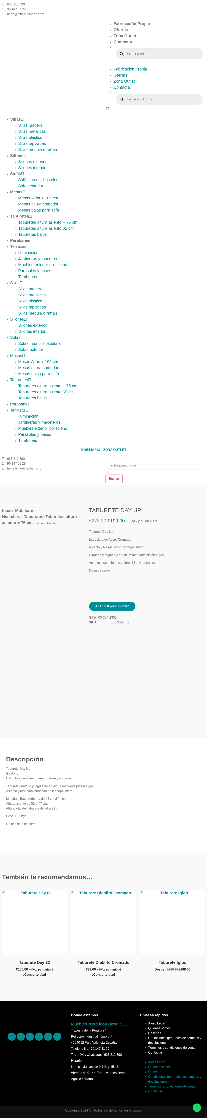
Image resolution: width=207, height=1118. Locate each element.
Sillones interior (31, 167)
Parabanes (20, 240)
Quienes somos (159, 1028)
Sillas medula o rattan (37, 149)
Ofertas (121, 29)
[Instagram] (30, 1037)
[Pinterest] (21, 1037)
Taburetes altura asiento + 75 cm (47, 222)
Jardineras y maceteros (39, 258)
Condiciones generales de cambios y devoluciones (174, 1040)
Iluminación (28, 252)
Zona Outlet (125, 36)
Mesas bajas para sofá (38, 210)
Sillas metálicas (32, 131)
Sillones (18, 155)
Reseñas (154, 1033)
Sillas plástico (30, 137)
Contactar (123, 42)
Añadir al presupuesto (112, 606)
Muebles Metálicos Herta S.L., (99, 1024)
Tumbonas (27, 277)
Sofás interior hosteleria (39, 180)
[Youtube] (57, 1037)
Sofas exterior (30, 186)
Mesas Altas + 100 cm (38, 198)
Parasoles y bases (34, 270)
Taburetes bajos (32, 234)
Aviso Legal (156, 1023)
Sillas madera (30, 125)
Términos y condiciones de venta (171, 1047)
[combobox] (155, 465)
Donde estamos (84, 1015)
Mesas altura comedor (38, 204)
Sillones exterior (32, 161)
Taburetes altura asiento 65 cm (46, 228)
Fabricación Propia (132, 23)
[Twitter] (39, 1037)
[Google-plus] (48, 1037)
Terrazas (18, 246)
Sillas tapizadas (32, 143)
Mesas (16, 192)
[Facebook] (12, 1037)
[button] (155, 63)
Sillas (15, 119)
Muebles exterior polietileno (42, 264)
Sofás (15, 174)
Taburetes (19, 216)
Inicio (7, 510)
